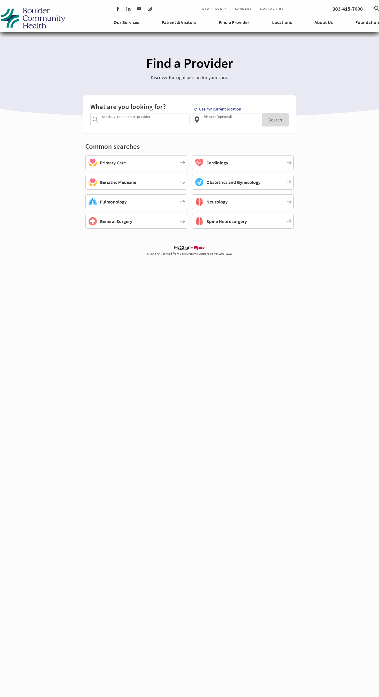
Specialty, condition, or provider (126, 116)
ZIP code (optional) (217, 116)
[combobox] (144, 119)
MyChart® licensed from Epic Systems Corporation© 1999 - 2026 (189, 254)
